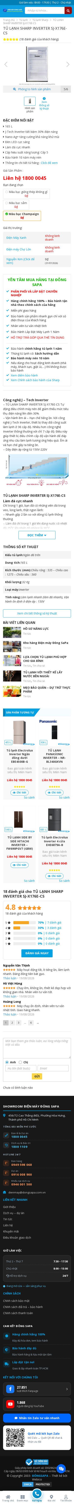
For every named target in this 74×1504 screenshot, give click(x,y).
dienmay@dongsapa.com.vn (27, 1192)
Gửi (37, 1076)
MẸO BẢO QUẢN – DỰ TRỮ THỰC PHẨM (47, 689)
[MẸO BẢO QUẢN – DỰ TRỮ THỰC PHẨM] (12, 691)
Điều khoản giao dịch (17, 1237)
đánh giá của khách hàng (24, 913)
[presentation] (6, 64)
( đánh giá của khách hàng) (39, 39)
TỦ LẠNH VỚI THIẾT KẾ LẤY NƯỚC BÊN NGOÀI (42, 674)
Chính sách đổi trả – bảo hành (23, 1307)
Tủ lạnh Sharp (40, 20)
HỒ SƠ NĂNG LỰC (36, 629)
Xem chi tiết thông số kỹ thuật (37, 613)
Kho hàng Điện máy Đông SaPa (45, 643)
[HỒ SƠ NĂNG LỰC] (12, 632)
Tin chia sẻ (39, 665)
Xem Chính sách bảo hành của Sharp (35, 380)
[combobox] (48, 10)
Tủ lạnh (23, 20)
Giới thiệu (9, 1207)
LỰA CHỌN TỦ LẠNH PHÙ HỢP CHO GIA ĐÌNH (45, 658)
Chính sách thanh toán (18, 1313)
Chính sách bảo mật (16, 1301)
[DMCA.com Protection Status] (37, 1486)
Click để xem (49, 163)
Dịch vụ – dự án (13, 1213)
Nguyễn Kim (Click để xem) (20, 261)
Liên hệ (8, 1225)
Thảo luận (9, 978)
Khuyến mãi (11, 1231)
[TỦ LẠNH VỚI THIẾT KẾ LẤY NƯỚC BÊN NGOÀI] (12, 676)
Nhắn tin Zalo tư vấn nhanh (39, 1418)
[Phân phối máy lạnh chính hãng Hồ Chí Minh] (12, 10)
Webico (37, 1479)
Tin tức (27, 633)
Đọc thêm (35, 535)
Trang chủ (9, 20)
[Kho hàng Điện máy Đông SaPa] (12, 646)
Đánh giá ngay (37, 953)
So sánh (29, 797)
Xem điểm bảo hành (24, 375)
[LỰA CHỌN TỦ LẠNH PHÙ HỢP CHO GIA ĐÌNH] (12, 660)
